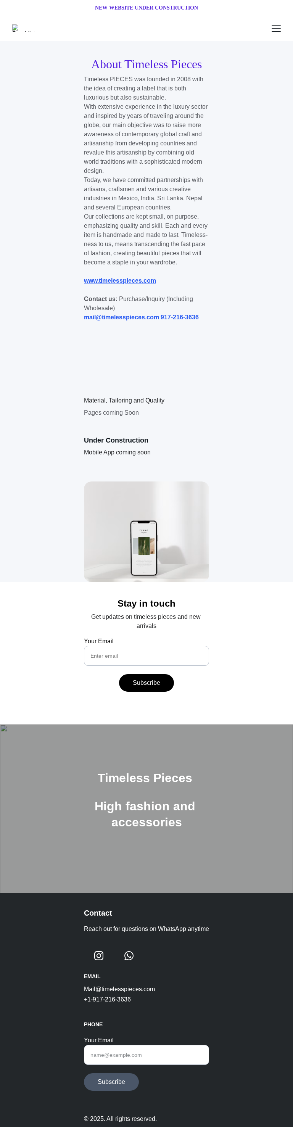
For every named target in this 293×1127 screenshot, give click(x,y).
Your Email (99, 641)
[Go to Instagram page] (98, 955)
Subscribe (146, 682)
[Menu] (276, 28)
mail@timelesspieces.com (121, 317)
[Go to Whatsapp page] (129, 955)
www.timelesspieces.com (120, 280)
